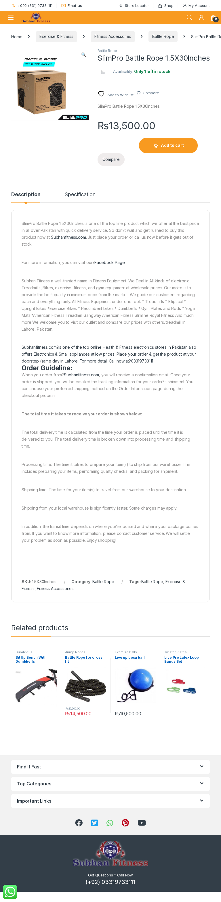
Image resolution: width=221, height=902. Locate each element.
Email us (75, 5)
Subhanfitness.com (68, 237)
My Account (199, 5)
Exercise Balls (126, 652)
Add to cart (172, 145)
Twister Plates (175, 652)
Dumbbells (24, 652)
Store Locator (137, 5)
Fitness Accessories (112, 36)
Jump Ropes (75, 652)
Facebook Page (109, 262)
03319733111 (142, 361)
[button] (83, 54)
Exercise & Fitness (56, 36)
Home (16, 36)
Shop (168, 5)
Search (189, 17)
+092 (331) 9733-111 (35, 5)
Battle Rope (163, 36)
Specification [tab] (80, 194)
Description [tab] (25, 194)
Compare (151, 92)
